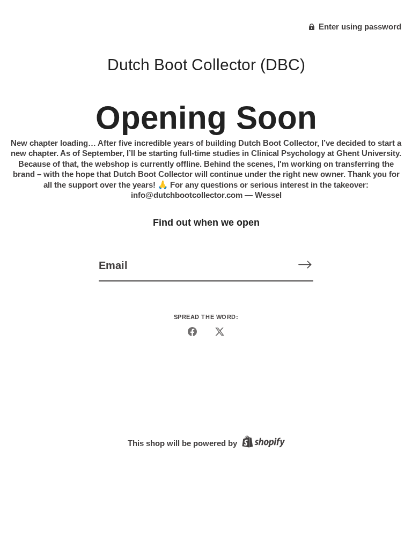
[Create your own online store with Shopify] (262, 443)
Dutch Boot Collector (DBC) (206, 64)
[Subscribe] (305, 264)
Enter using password (359, 26)
